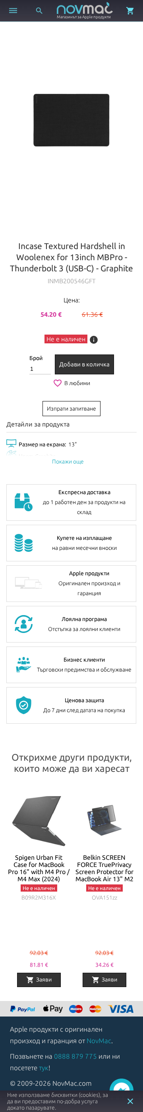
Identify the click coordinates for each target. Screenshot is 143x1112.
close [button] (130, 1101)
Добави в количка (84, 364)
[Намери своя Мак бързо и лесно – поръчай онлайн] (23, 1009)
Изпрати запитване (71, 408)
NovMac (99, 1040)
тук (43, 1067)
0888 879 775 (75, 1056)
